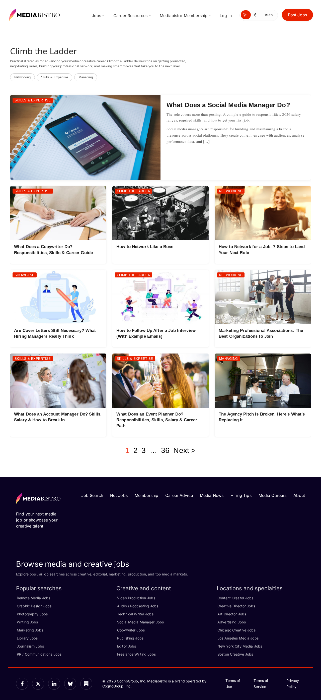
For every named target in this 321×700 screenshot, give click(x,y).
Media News (211, 495)
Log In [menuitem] (226, 15)
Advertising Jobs (231, 622)
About (299, 495)
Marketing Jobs (30, 630)
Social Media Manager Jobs (140, 622)
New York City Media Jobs (239, 646)
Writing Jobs (27, 622)
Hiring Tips (240, 495)
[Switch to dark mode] (257, 14)
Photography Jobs (32, 614)
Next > (184, 450)
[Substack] (86, 684)
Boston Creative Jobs (235, 654)
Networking (22, 77)
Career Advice (179, 495)
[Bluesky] (70, 684)
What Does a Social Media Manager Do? (228, 105)
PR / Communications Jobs (39, 654)
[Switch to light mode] (246, 14)
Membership (146, 495)
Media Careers (273, 495)
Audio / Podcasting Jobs (137, 606)
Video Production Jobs (136, 598)
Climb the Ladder (133, 191)
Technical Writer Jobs (135, 614)
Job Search (92, 495)
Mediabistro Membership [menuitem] (183, 15)
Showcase (25, 275)
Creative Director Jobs (236, 606)
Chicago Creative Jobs (236, 630)
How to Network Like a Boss (144, 246)
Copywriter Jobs (131, 630)
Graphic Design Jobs (34, 606)
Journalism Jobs (30, 646)
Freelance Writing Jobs (136, 654)
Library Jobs (27, 638)
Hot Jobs (119, 495)
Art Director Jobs (231, 614)
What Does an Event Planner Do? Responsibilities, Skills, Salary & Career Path (156, 420)
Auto (269, 15)
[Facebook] (22, 684)
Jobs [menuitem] (96, 15)
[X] (38, 684)
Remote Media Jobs (33, 598)
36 (165, 450)
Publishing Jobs (130, 638)
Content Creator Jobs (235, 598)
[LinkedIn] (54, 684)
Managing (85, 77)
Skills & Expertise (54, 77)
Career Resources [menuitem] (130, 15)
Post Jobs (297, 14)
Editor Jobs (126, 646)
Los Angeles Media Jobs (238, 638)
